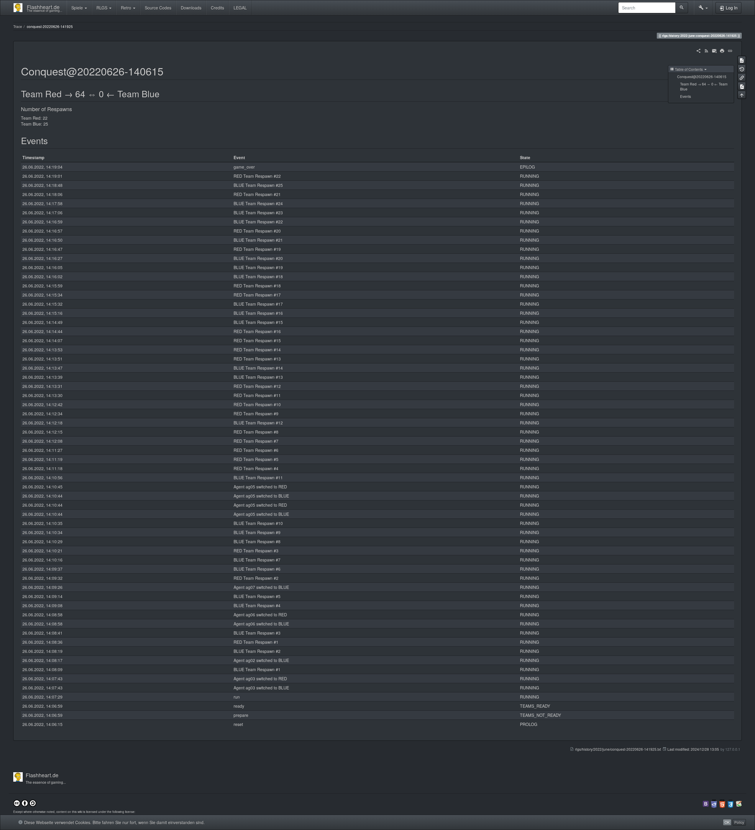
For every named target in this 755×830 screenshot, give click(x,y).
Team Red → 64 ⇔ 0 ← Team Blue (704, 86)
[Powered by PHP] (714, 803)
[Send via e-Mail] (714, 50)
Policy (739, 822)
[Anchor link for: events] (52, 140)
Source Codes (158, 8)
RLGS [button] (102, 8)
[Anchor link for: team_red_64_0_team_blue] (164, 93)
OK (727, 822)
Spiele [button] (77, 8)
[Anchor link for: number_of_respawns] (74, 108)
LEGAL (240, 8)
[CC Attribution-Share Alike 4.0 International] (24, 802)
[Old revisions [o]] (742, 69)
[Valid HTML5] (722, 803)
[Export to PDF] (742, 86)
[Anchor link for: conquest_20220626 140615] (168, 70)
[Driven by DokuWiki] (739, 803)
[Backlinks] (742, 77)
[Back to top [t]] (742, 95)
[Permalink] (730, 50)
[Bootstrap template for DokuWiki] (706, 803)
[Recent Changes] (706, 50)
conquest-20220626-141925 (50, 26)
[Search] (681, 7)
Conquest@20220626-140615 (701, 76)
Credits (217, 8)
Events (685, 96)
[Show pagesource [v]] (742, 60)
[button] (703, 7)
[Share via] (698, 50)
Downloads (191, 8)
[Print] (722, 50)
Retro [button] (126, 8)
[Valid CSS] (730, 803)
